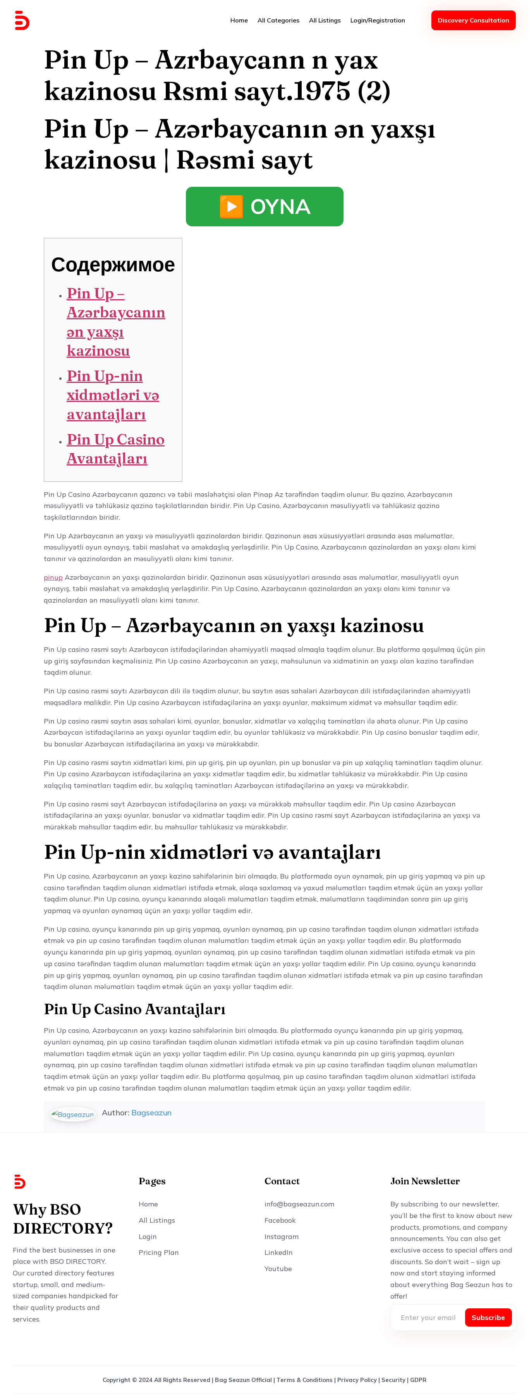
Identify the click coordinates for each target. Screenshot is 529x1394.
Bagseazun (151, 1112)
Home (239, 20)
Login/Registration (377, 20)
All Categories (278, 20)
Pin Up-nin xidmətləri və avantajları (113, 395)
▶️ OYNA (264, 206)
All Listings (325, 20)
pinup (53, 577)
